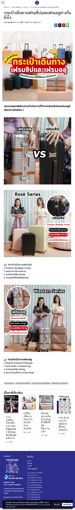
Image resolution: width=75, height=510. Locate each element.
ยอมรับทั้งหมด (67, 504)
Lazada (29, 465)
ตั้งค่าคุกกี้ (57, 504)
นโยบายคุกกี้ (11, 506)
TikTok (29, 461)
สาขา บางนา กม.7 (32, 475)
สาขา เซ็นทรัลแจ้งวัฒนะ (34, 485)
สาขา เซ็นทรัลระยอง (33, 494)
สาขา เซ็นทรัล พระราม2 (34, 480)
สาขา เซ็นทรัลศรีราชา (34, 490)
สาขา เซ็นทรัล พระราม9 (34, 482)
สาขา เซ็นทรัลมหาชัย (33, 497)
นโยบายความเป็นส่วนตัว (43, 504)
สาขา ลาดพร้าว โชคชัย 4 (34, 473)
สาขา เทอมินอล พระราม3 (35, 492)
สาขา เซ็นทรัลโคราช (33, 499)
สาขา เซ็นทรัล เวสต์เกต (34, 477)
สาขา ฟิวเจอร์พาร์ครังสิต (34, 487)
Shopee (29, 463)
